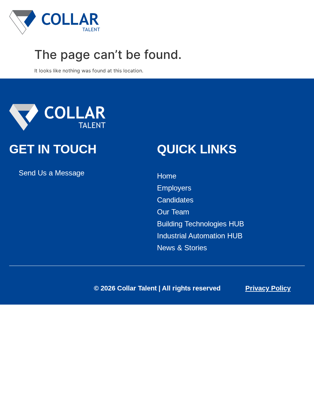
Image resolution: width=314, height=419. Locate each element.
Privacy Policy (268, 288)
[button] (298, 22)
